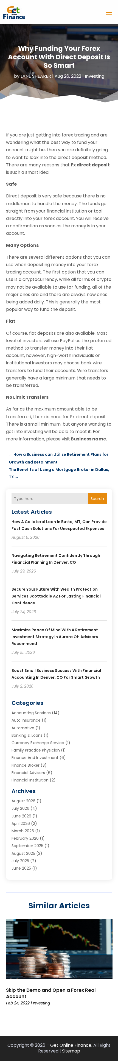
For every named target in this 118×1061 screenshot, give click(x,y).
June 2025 (21, 868)
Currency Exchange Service (38, 743)
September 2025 (27, 845)
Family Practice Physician (36, 750)
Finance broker (26, 765)
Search (97, 498)
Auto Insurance (26, 720)
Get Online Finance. (71, 1045)
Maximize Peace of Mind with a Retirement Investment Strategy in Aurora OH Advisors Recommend (55, 636)
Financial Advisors (28, 772)
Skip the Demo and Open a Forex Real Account (51, 993)
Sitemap (71, 1051)
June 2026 (21, 816)
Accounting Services (31, 713)
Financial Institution (30, 780)
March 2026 (23, 831)
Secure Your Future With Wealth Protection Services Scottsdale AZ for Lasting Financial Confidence (56, 596)
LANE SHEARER (36, 76)
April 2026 (21, 823)
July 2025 (20, 861)
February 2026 (25, 838)
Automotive (23, 728)
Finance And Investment (35, 757)
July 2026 (20, 808)
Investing (94, 76)
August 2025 (23, 853)
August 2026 (23, 801)
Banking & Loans (27, 735)
